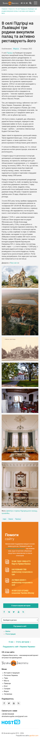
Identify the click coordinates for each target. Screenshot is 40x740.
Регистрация (11, 634)
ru (24, 3)
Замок (10, 519)
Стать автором (22, 642)
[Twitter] (9, 703)
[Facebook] (4, 703)
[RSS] (18, 703)
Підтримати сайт (20, 626)
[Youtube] (14, 703)
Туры (6, 678)
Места (6, 681)
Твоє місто (14, 263)
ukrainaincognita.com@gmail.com (14, 716)
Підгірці (9, 53)
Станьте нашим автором (20, 605)
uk (22, 3)
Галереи (7, 689)
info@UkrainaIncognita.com (15, 548)
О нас (11, 642)
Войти (8, 631)
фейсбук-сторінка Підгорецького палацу (21, 511)
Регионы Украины (11, 675)
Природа (7, 683)
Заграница (8, 694)
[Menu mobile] (35, 3)
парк (4, 519)
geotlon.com (34, 735)
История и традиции (12, 673)
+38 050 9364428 (8, 714)
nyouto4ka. (6, 513)
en (27, 3)
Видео (6, 691)
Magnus (16, 49)
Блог (6, 686)
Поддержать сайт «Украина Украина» (19, 647)
